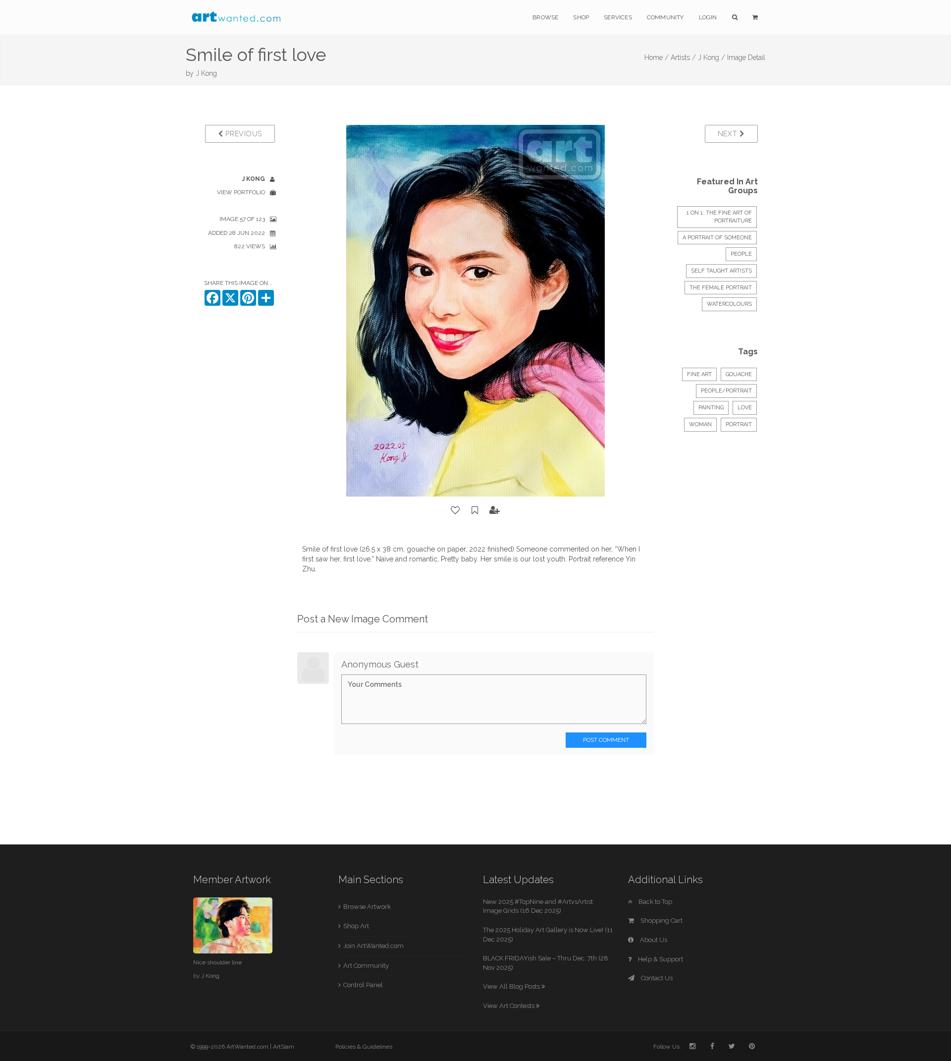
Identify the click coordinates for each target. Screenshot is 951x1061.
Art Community (366, 965)
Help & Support (659, 959)
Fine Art (699, 374)
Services (618, 17)
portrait (739, 424)
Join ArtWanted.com (373, 945)
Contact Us (656, 978)
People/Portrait (726, 391)
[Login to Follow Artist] (494, 510)
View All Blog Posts (512, 986)
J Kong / (711, 57)
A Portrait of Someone (717, 237)
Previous (242, 134)
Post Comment (606, 739)
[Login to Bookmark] (475, 510)
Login (708, 17)
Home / (656, 57)
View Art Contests (509, 1005)
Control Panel (363, 985)
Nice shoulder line (217, 962)
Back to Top (654, 901)
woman (700, 424)
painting (711, 407)
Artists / (683, 57)
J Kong (206, 73)
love (745, 407)
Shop (581, 17)
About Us (652, 940)
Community (665, 17)
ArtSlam (283, 1046)
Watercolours (729, 304)
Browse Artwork (367, 906)
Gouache (739, 374)
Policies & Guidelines (363, 1046)
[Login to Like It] (456, 510)
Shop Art (356, 926)
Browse (545, 17)
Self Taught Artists (721, 271)
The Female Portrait (720, 287)
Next (729, 134)
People (741, 254)
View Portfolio (241, 192)
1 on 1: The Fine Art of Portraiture (719, 217)
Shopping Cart (661, 920)
